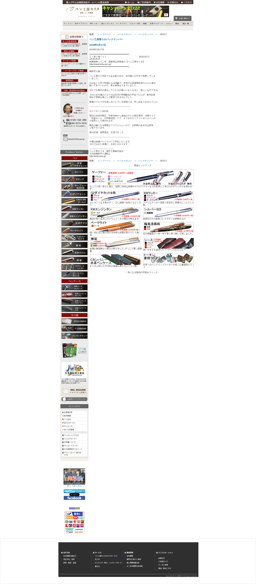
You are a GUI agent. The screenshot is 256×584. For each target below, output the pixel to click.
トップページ (104, 34)
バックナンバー (145, 34)
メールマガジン (124, 34)
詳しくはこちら (74, 486)
